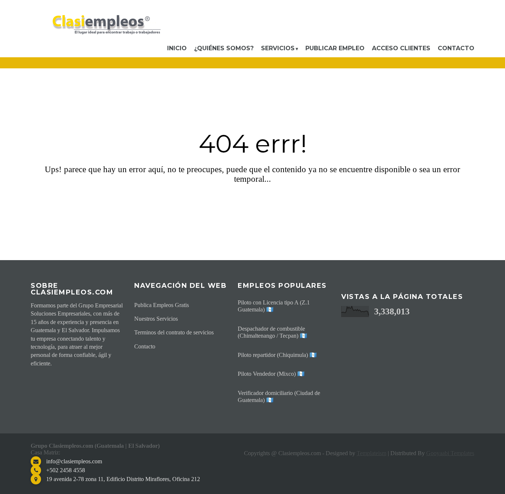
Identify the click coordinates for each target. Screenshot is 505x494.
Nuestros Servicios (156, 319)
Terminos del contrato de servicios (174, 332)
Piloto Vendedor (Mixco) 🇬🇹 (271, 374)
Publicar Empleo (335, 48)
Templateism (371, 453)
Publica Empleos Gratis (161, 305)
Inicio (177, 48)
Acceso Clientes (401, 48)
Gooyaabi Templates (450, 453)
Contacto (456, 48)
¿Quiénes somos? (224, 48)
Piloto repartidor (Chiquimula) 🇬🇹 (277, 355)
